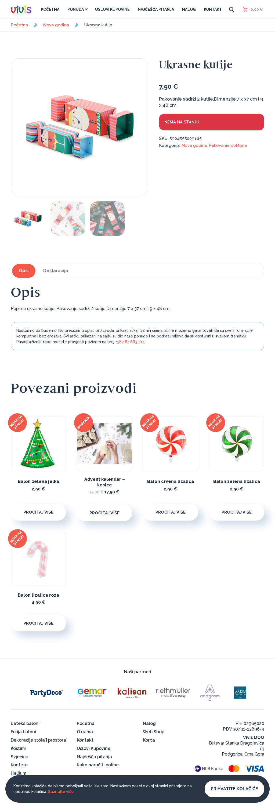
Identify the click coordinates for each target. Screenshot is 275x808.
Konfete (19, 764)
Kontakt (85, 740)
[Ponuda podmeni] (86, 9)
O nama (85, 731)
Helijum (18, 773)
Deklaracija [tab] (55, 270)
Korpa (149, 740)
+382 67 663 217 (129, 342)
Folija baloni (23, 731)
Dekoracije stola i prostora (38, 740)
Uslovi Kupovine (93, 748)
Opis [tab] (24, 270)
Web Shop (153, 731)
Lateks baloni (25, 723)
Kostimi (18, 748)
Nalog (149, 723)
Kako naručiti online (98, 764)
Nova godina (56, 25)
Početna (19, 25)
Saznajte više (61, 791)
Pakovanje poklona (228, 145)
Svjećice (19, 756)
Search (231, 9)
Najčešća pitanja (94, 756)
